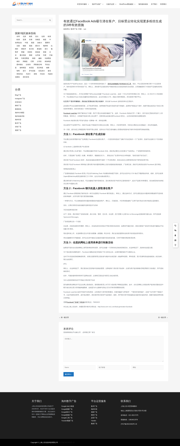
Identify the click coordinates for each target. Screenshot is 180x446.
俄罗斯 (45, 46)
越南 (40, 58)
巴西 (32, 61)
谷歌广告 (18, 127)
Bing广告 (18, 95)
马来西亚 (48, 58)
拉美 (43, 36)
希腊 (22, 52)
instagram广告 (20, 98)
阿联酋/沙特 (38, 64)
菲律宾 (30, 52)
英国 (30, 46)
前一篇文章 (64, 317)
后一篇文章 (163, 317)
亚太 (36, 36)
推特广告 (18, 105)
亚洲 (24, 39)
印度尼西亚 (25, 58)
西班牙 (23, 49)
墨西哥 (47, 43)
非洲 (30, 39)
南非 (18, 61)
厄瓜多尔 (41, 71)
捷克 (49, 71)
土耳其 (39, 61)
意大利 (31, 49)
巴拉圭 (42, 74)
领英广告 (18, 130)
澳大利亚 (23, 55)
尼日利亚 (40, 68)
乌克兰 (28, 74)
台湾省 (37, 55)
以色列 (28, 64)
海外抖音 (18, 119)
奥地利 (39, 49)
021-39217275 (133, 415)
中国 (26, 43)
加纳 (35, 74)
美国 (32, 43)
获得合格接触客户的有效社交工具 (119, 84)
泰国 (33, 58)
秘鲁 (47, 68)
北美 (24, 36)
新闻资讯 (18, 109)
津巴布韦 (26, 77)
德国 (24, 46)
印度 (44, 55)
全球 (18, 36)
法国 (18, 46)
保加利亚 (48, 61)
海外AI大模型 (19, 112)
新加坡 (37, 52)
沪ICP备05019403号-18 (129, 424)
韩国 (30, 55)
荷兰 (46, 49)
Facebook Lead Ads (70, 113)
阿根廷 (25, 61)
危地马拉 (20, 74)
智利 (18, 71)
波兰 (24, 71)
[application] (88, 4)
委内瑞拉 (20, 64)
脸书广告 (18, 123)
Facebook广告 (71, 302)
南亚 (44, 39)
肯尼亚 (31, 68)
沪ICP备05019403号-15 (66, 442)
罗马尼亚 (32, 71)
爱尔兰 (37, 46)
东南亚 (37, 39)
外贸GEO (18, 102)
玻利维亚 (23, 68)
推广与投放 (80, 302)
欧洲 (18, 39)
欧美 (49, 36)
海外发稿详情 (19, 116)
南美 (30, 36)
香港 (44, 52)
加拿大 (39, 43)
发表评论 (66, 29)
